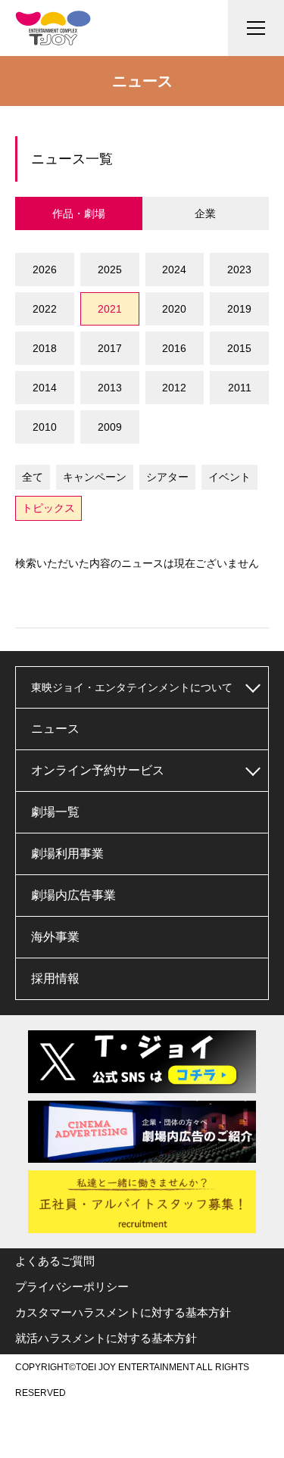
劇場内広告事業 (73, 895)
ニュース (55, 728)
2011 (239, 388)
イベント (229, 477)
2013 (110, 388)
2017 (110, 348)
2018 (45, 348)
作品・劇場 (78, 213)
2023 (239, 269)
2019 (239, 309)
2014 (45, 388)
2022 (45, 309)
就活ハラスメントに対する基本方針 (106, 1338)
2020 (174, 309)
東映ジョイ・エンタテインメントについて (132, 687)
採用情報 (55, 978)
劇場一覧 (55, 811)
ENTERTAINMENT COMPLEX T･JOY (53, 28)
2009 (110, 427)
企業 (205, 213)
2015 (239, 348)
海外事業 (55, 936)
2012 (174, 388)
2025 (110, 269)
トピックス (48, 508)
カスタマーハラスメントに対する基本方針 (123, 1312)
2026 (45, 269)
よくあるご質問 (55, 1260)
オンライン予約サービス (97, 770)
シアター (167, 477)
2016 (174, 348)
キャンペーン (94, 477)
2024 (174, 269)
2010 (45, 427)
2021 (110, 309)
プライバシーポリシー (72, 1286)
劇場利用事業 (67, 853)
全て (32, 477)
